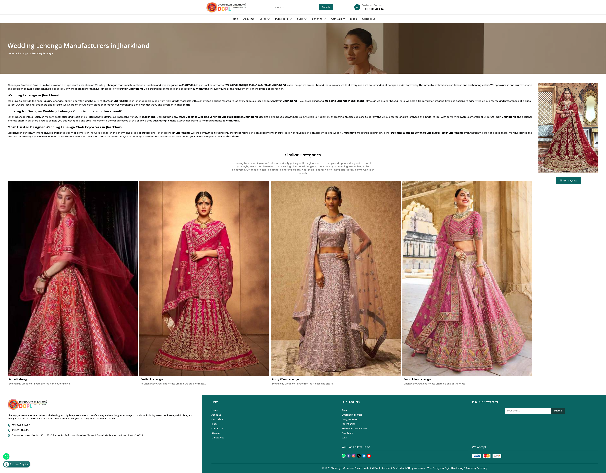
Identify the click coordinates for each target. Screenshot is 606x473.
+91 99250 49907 (21, 424)
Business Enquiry (18, 464)
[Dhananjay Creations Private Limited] (226, 7)
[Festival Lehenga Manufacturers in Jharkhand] (204, 278)
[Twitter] (359, 455)
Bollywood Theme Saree (354, 428)
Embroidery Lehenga (417, 379)
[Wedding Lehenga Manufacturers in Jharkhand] (568, 128)
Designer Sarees (350, 419)
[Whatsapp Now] (6, 456)
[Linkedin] (364, 455)
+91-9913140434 (373, 9)
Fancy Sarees (348, 423)
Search (326, 7)
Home (234, 19)
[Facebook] (349, 455)
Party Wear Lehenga (285, 379)
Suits (300, 19)
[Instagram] (354, 455)
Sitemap (215, 433)
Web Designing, (435, 468)
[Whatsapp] (344, 455)
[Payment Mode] (486, 455)
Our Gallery (338, 19)
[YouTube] (369, 455)
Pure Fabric (282, 19)
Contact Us (368, 19)
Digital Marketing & (455, 468)
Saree (263, 19)
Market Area (217, 437)
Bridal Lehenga (18, 379)
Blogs (353, 19)
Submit (558, 410)
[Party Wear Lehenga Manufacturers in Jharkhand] (336, 278)
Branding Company (476, 468)
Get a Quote (570, 180)
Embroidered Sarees (352, 414)
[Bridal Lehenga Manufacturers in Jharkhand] (73, 278)
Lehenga (317, 19)
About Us (248, 19)
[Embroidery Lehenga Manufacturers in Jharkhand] (467, 278)
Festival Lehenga (152, 379)
